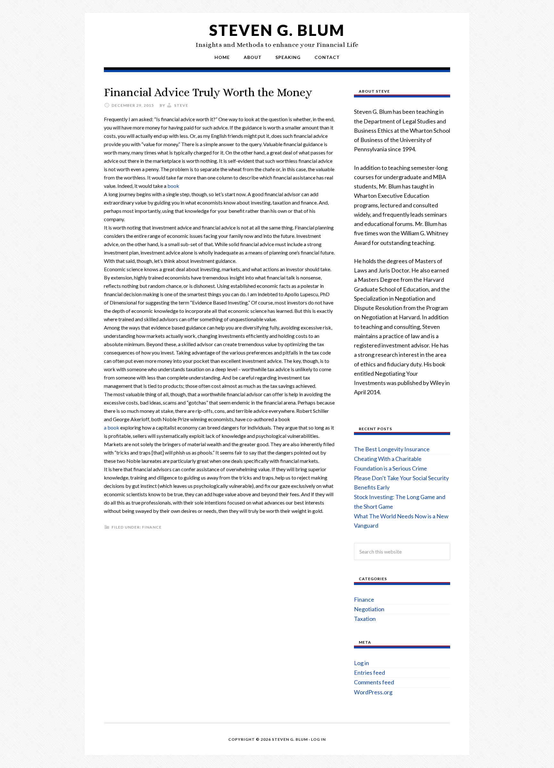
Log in (361, 662)
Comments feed (374, 682)
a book (111, 427)
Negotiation (369, 609)
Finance (152, 527)
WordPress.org (373, 692)
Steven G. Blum (277, 30)
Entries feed (369, 672)
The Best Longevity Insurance (392, 449)
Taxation (365, 618)
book (173, 186)
